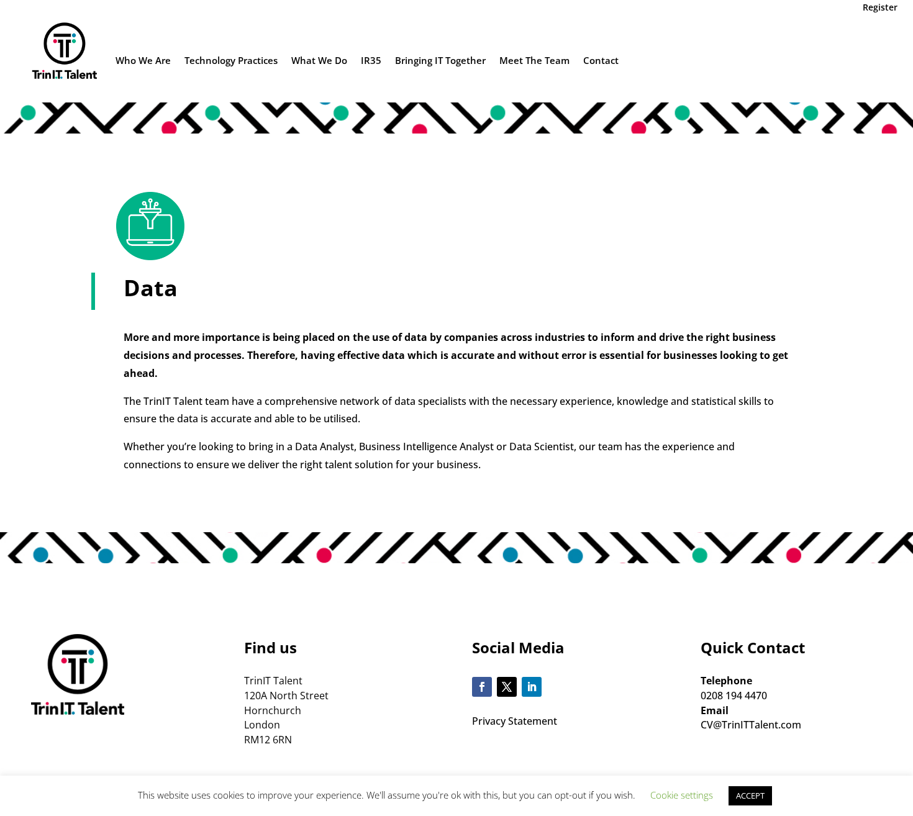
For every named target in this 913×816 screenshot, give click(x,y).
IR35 (371, 60)
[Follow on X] (507, 687)
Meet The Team (534, 60)
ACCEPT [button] (750, 795)
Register (880, 7)
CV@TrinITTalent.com (751, 725)
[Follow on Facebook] (482, 687)
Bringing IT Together (440, 60)
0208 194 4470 (734, 695)
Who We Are (143, 60)
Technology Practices (231, 60)
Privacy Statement (514, 721)
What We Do (319, 60)
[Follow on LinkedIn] (532, 687)
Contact (601, 60)
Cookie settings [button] (681, 795)
